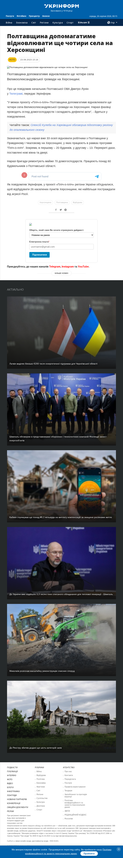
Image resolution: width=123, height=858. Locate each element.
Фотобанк (21, 16)
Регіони (44, 22)
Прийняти (89, 853)
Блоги (10, 787)
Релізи (10, 811)
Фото (9, 779)
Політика (41, 779)
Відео (10, 783)
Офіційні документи (17, 807)
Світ (33, 22)
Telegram (54, 266)
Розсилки (69, 819)
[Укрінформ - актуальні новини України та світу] (61, 5)
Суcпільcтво (42, 798)
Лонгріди (12, 795)
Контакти (69, 775)
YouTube (83, 266)
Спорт (70, 22)
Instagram (68, 266)
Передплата (70, 779)
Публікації (12, 771)
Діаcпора (41, 806)
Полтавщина (62, 202)
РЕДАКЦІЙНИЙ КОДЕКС (76, 815)
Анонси (46, 16)
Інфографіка (13, 791)
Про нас (68, 771)
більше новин (61, 273)
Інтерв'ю (11, 775)
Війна (9, 22)
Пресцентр (34, 16)
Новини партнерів (17, 799)
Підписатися (39, 254)
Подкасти (12, 767)
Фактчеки (41, 787)
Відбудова (77, 202)
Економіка (22, 22)
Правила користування (75, 787)
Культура (58, 22)
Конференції (13, 803)
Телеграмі (16, 93)
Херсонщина (45, 202)
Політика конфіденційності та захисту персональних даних (75, 803)
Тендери (68, 791)
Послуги (10, 16)
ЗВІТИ (67, 811)
